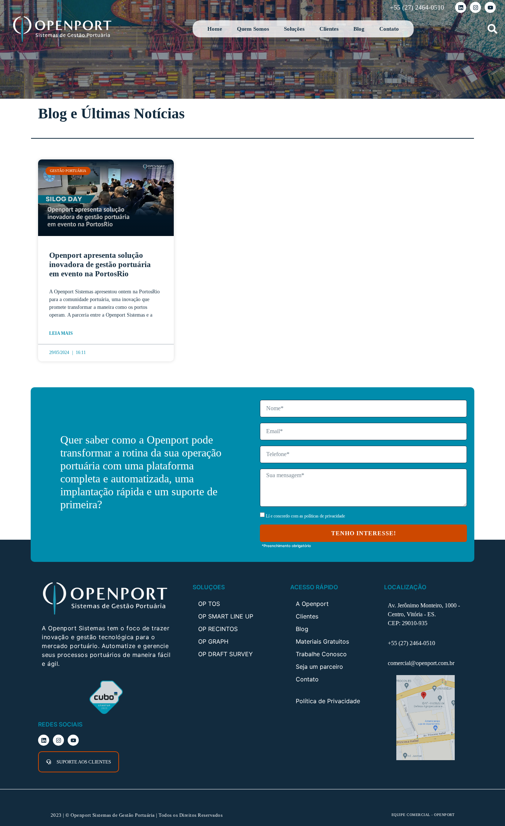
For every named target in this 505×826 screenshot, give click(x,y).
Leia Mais (61, 333)
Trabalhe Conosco (321, 654)
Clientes (329, 29)
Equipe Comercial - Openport (423, 815)
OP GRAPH (213, 641)
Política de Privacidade (328, 701)
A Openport (312, 603)
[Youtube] (490, 7)
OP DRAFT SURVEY (225, 654)
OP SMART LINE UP (225, 616)
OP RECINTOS (218, 629)
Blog (359, 29)
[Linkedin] (460, 7)
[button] (492, 29)
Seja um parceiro (319, 666)
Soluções (294, 29)
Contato (389, 29)
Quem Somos (253, 29)
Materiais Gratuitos (322, 641)
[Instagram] (475, 7)
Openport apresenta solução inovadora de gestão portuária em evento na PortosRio (100, 264)
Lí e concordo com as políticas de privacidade (305, 516)
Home (214, 29)
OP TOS (209, 603)
